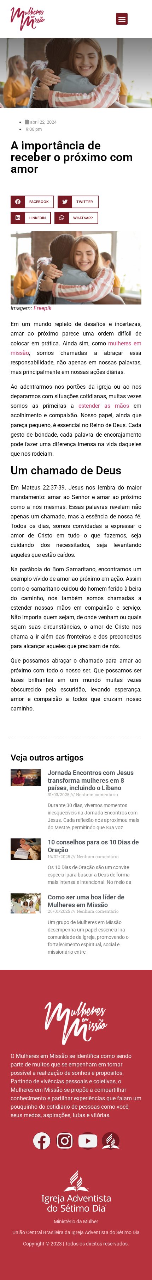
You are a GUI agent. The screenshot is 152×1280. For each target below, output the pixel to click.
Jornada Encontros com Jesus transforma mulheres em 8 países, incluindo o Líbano (91, 780)
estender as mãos (103, 405)
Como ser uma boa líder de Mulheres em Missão (86, 901)
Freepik (43, 308)
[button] (122, 19)
